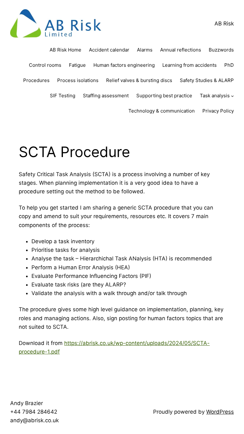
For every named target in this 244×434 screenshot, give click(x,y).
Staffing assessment (106, 96)
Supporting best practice (164, 96)
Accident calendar (109, 50)
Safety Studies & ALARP (207, 80)
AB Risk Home (65, 50)
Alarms (144, 50)
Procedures (36, 80)
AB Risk (224, 23)
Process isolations (77, 80)
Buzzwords (221, 50)
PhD (229, 65)
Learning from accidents (189, 65)
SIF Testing (62, 96)
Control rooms (45, 65)
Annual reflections (180, 50)
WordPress (220, 412)
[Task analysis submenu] (232, 95)
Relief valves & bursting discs (139, 80)
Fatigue (77, 65)
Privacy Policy (218, 111)
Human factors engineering (124, 65)
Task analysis (215, 96)
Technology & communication (161, 111)
